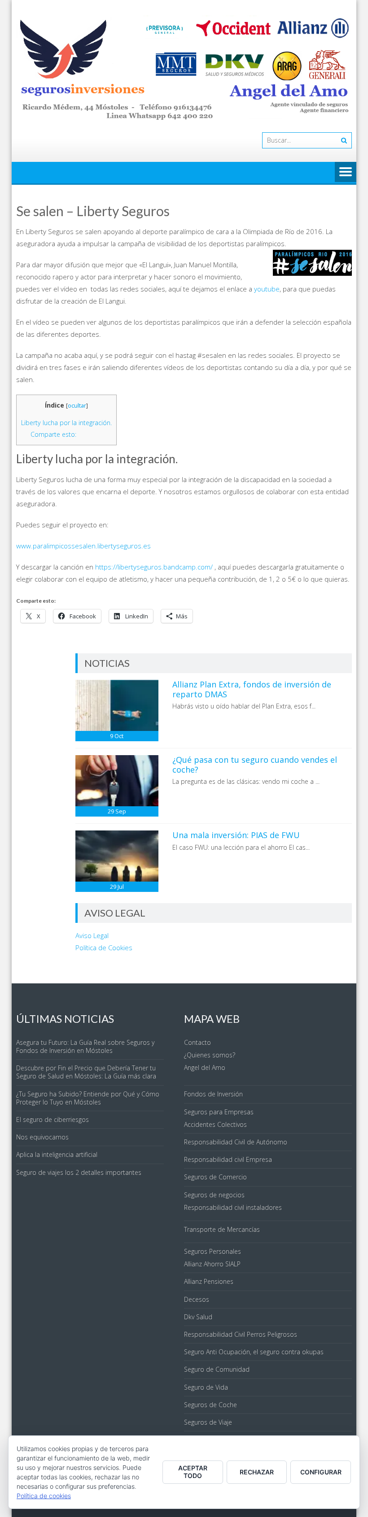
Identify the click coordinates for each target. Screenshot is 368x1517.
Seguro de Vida (206, 1387)
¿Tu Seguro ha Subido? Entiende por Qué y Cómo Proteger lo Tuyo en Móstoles (87, 1098)
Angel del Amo (204, 1067)
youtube (267, 288)
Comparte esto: (53, 434)
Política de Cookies (103, 947)
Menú (345, 172)
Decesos (196, 1299)
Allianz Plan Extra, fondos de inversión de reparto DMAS (251, 689)
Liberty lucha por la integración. (66, 422)
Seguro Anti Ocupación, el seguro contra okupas (254, 1351)
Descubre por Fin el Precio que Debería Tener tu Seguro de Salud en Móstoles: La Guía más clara (86, 1072)
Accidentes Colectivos (215, 1124)
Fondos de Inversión (213, 1094)
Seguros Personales (212, 1251)
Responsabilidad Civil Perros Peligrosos (240, 1334)
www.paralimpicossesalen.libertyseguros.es (83, 545)
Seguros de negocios (214, 1195)
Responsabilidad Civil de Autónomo (235, 1142)
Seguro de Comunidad (217, 1369)
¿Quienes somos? (209, 1055)
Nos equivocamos (42, 1137)
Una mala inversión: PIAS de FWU (236, 835)
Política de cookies (44, 1496)
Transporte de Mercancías (222, 1229)
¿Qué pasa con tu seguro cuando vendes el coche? (254, 764)
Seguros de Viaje (208, 1422)
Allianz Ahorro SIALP (212, 1264)
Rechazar (257, 1472)
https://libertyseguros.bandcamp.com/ (154, 566)
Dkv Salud (198, 1317)
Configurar (321, 1472)
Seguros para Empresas (219, 1112)
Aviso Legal (92, 935)
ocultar (77, 405)
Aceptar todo (192, 1471)
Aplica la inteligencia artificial (56, 1154)
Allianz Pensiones (208, 1281)
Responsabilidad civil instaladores (233, 1207)
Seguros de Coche (210, 1404)
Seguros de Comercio (215, 1177)
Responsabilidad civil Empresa (228, 1159)
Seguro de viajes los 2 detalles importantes (78, 1172)
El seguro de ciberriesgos (52, 1119)
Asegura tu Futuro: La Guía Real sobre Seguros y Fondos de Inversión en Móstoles (85, 1046)
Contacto (197, 1042)
